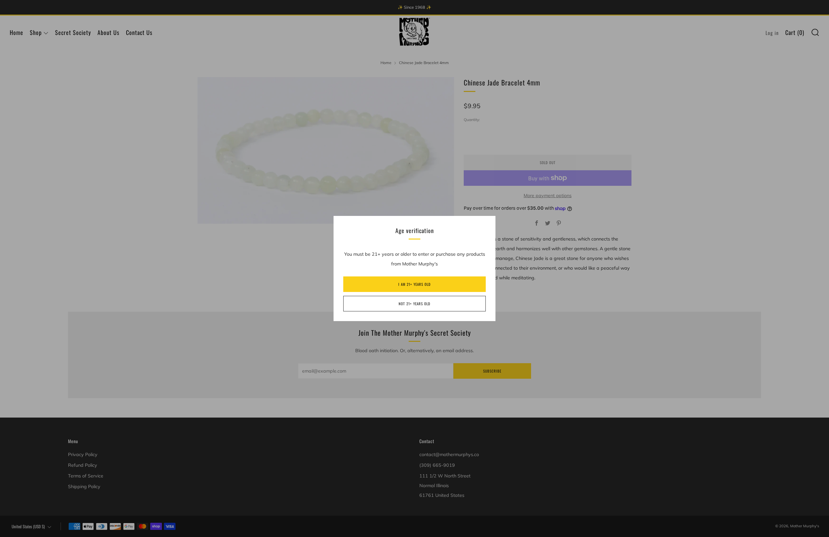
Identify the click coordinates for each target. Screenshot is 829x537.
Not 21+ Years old (414, 303)
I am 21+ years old (414, 284)
